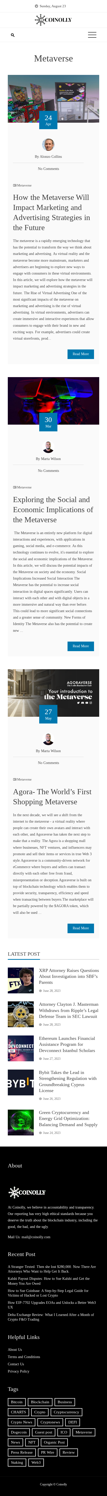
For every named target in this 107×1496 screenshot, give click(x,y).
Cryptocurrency (66, 1412)
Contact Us (16, 1364)
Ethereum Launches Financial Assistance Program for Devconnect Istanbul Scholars (67, 1044)
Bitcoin (17, 1402)
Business (65, 1402)
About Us (15, 1350)
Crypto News (21, 1422)
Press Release (22, 1452)
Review (69, 1452)
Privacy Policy (18, 1371)
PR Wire (47, 1452)
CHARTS (18, 1412)
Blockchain (40, 1402)
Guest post (43, 1432)
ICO (64, 1432)
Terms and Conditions (24, 1357)
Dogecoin (19, 1432)
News (15, 1442)
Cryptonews (50, 1422)
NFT (32, 1442)
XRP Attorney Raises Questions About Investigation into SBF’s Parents (69, 976)
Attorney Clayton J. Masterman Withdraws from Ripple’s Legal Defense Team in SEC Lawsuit (68, 1010)
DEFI (72, 1422)
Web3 (36, 1462)
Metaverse (24, 185)
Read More (81, 354)
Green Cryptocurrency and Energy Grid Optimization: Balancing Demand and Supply (68, 1118)
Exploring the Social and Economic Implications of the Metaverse (53, 509)
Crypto (39, 1412)
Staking (17, 1462)
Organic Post (54, 1442)
